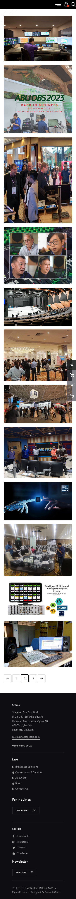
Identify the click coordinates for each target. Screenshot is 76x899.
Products (23, 44)
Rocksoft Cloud (53, 892)
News (14, 44)
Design (28, 507)
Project (33, 44)
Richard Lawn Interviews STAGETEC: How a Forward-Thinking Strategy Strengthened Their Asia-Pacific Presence (38, 248)
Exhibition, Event (21, 107)
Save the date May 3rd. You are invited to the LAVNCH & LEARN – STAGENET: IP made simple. (38, 494)
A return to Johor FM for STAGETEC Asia (38, 639)
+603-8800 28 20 (22, 745)
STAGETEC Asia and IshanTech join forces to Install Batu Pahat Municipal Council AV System (38, 544)
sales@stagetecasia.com (26, 736)
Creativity (16, 262)
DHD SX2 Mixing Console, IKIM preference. (38, 447)
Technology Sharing (48, 44)
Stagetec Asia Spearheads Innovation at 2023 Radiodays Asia (38, 174)
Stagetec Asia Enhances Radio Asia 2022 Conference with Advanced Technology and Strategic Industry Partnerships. (38, 350)
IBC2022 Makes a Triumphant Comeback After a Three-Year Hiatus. (38, 398)
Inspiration (28, 262)
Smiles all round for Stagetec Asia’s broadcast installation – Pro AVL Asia (38, 32)
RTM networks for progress (38, 299)
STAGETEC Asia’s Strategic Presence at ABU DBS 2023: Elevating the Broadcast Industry (38, 93)
